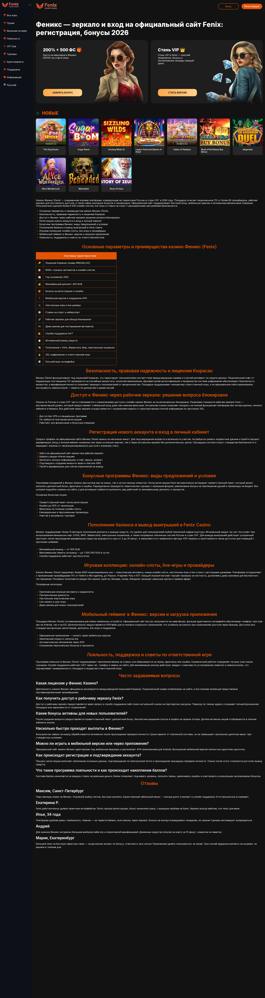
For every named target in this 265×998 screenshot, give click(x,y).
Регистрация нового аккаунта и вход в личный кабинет (70, 220)
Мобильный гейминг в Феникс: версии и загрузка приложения (74, 234)
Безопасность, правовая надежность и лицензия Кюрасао (72, 214)
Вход (228, 6)
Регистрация (251, 6)
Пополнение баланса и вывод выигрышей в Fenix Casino (70, 227)
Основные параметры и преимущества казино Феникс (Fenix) (73, 211)
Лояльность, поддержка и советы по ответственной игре (71, 237)
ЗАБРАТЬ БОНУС (62, 92)
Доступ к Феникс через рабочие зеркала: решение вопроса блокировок (79, 217)
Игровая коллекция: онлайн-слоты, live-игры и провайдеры (72, 230)
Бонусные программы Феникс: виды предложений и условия (73, 224)
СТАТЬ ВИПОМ (177, 92)
